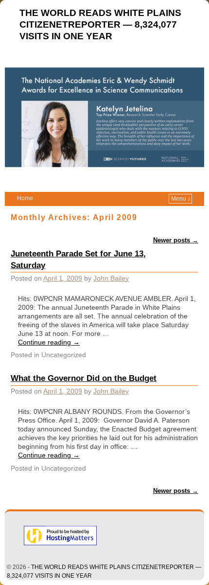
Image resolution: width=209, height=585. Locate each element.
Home (25, 198)
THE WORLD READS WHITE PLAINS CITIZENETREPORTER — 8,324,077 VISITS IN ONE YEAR (100, 24)
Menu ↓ (181, 198)
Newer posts (175, 240)
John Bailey (111, 278)
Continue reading (49, 342)
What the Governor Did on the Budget (84, 378)
